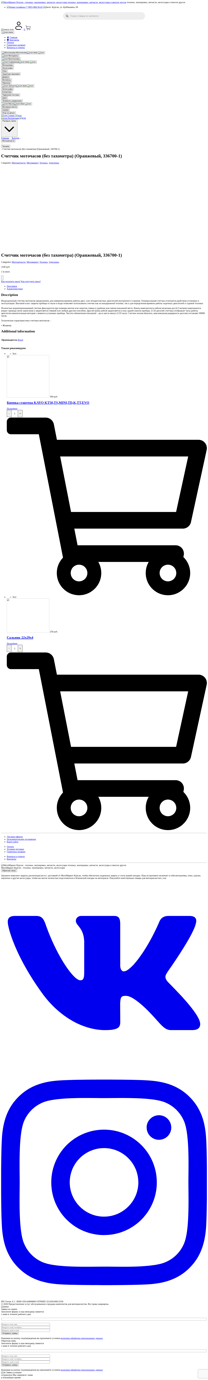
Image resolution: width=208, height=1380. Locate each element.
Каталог (16, 138)
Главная (5, 138)
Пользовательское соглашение (21, 839)
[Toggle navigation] (7, 32)
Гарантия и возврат (16, 45)
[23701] (2, 277)
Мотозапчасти (8, 141)
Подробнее (12, 408)
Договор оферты (15, 836)
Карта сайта (12, 842)
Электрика (54, 163)
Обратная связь (9, 871)
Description (12, 286)
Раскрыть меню (9, 121)
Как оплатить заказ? (11, 281)
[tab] (107, 286)
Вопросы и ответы (16, 47)
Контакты (11, 859)
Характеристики (15, 289)
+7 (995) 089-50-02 (34, 7)
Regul (20, 340)
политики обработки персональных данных (81, 1338)
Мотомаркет (32, 163)
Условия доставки (15, 849)
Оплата (10, 42)
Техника (5, 146)
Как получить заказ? (31, 281)
